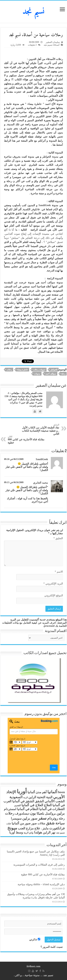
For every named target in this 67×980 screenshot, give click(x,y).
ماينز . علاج (41, 828)
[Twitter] (36, 971)
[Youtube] (32, 971)
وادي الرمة (28, 833)
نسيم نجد (34, 11)
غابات (8, 824)
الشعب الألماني (55, 801)
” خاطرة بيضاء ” (34, 104)
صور (34, 823)
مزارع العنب (26, 828)
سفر (42, 818)
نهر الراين (49, 832)
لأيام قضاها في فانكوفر (44, 209)
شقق (50, 823)
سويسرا (16, 818)
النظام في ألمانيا (28, 809)
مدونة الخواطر (50, 156)
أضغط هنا (58, 144)
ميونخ (12, 828)
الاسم (59, 571)
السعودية (16, 797)
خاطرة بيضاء (22, 369)
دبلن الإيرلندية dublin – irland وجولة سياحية (41, 884)
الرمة (25, 798)
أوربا (22, 791)
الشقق (39, 801)
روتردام (52, 818)
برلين (61, 813)
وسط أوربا (16, 832)
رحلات (9, 369)
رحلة (63, 374)
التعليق (58, 538)
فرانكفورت (57, 828)
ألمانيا (52, 792)
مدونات (37, 374)
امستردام (10, 809)
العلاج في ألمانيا (32, 805)
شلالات (41, 823)
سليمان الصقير (53, 42)
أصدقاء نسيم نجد (51, 45)
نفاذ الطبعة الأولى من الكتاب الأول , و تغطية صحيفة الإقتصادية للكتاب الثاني (40, 429)
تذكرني (33, 939)
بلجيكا (40, 813)
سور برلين (29, 818)
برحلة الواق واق (13, 185)
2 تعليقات (32, 45)
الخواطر (53, 369)
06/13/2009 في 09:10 (13, 459)
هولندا (38, 832)
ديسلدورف (22, 813)
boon (61, 792)
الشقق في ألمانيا (23, 801)
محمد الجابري (40, 482)
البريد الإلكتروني (53, 583)
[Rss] (43, 971)
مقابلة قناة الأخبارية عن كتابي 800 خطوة (26, 439)
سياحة (60, 823)
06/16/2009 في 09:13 (13, 482)
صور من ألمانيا (21, 823)
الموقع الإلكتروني (53, 595)
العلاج (48, 805)
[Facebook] (40, 971)
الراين (32, 797)
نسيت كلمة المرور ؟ (52, 946)
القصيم (17, 805)
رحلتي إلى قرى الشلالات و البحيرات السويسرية (39, 864)
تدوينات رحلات (39, 369)
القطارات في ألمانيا (52, 809)
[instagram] (29, 971)
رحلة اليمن (47, 185)
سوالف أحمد (48, 282)
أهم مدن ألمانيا (37, 792)
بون (33, 813)
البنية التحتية (44, 797)
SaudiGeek (45, 205)
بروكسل (50, 813)
